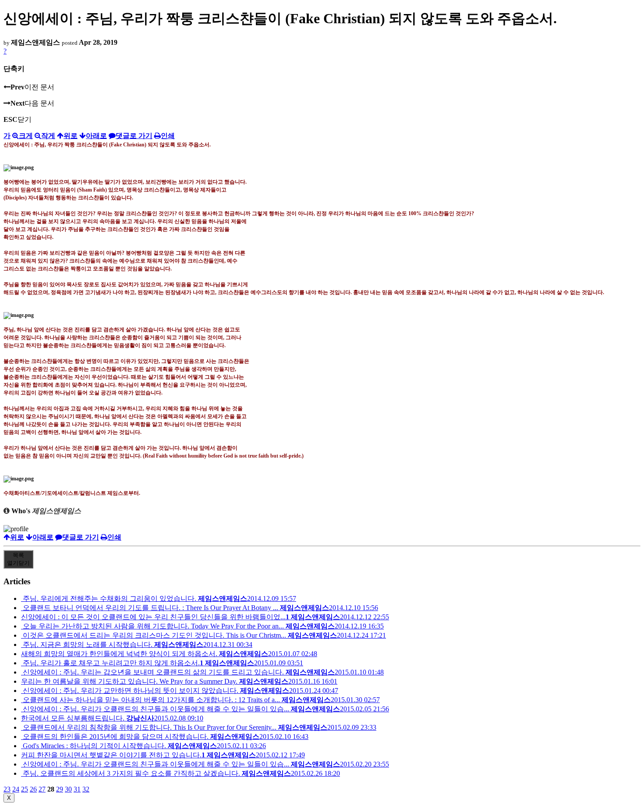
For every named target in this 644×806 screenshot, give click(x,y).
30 (68, 789)
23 (7, 789)
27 (42, 789)
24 (15, 789)
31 (77, 789)
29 (59, 789)
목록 (18, 559)
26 (33, 789)
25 (24, 789)
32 (85, 789)
